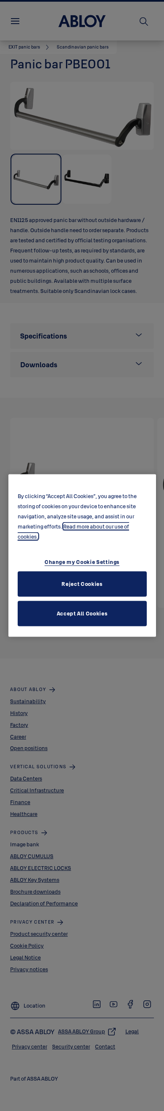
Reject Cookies (81, 583)
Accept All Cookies (82, 613)
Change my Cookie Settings (82, 561)
